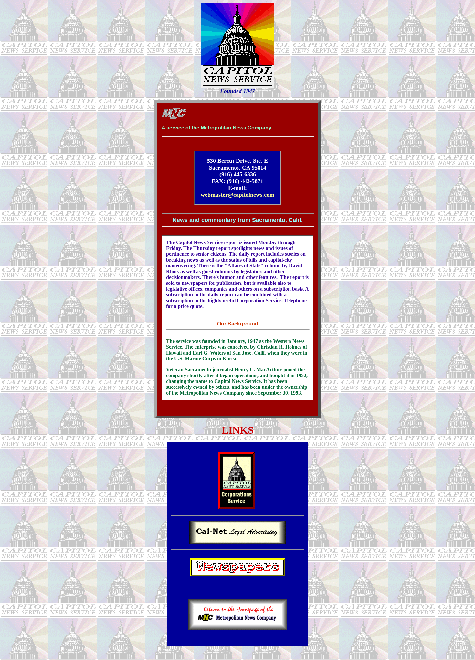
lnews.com (261, 194)
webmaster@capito (224, 194)
